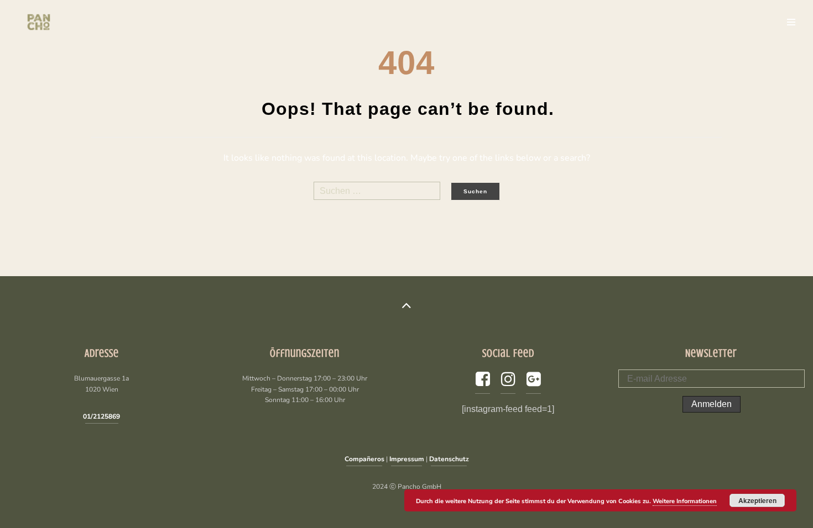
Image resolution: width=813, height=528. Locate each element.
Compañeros (364, 459)
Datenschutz (449, 459)
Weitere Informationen (685, 501)
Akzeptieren (757, 500)
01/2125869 (101, 416)
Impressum (406, 459)
